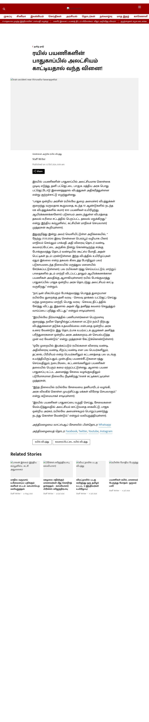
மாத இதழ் (123, 17)
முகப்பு (8, 17)
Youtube (93, 431)
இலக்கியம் (37, 17)
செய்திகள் (54, 17)
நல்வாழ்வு (106, 17)
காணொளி (141, 17)
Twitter (83, 431)
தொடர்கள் (88, 17)
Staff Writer (39, 159)
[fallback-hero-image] (25, 469)
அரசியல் (71, 17)
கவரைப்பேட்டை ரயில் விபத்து (71, 442)
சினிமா (21, 17)
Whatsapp (105, 424)
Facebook (71, 431)
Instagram (106, 431)
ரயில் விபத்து (42, 442)
